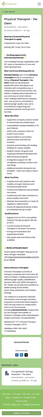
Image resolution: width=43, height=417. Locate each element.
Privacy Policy (30, 397)
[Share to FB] (17, 355)
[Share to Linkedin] (21, 355)
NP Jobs (35, 394)
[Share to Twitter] (26, 355)
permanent (22, 27)
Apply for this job (21, 413)
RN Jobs (26, 394)
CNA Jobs (6, 394)
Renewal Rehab (10, 27)
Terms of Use (21, 401)
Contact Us (17, 397)
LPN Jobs (17, 394)
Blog (7, 397)
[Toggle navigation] (39, 4)
